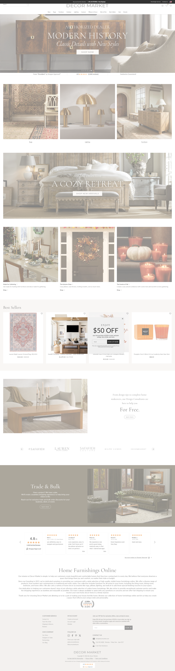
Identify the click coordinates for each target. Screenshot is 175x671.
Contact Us (165, 1)
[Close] (122, 318)
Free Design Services (156, 1)
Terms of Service (106, 347)
